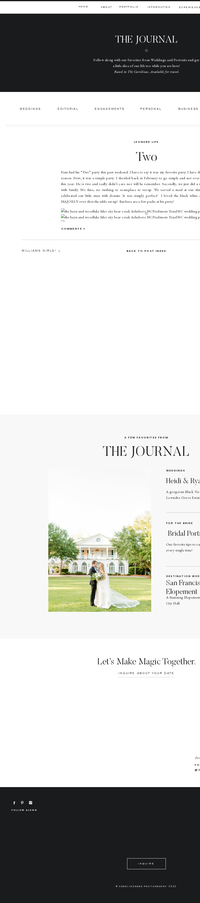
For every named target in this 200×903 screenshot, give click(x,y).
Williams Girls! (39, 250)
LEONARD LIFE (146, 142)
